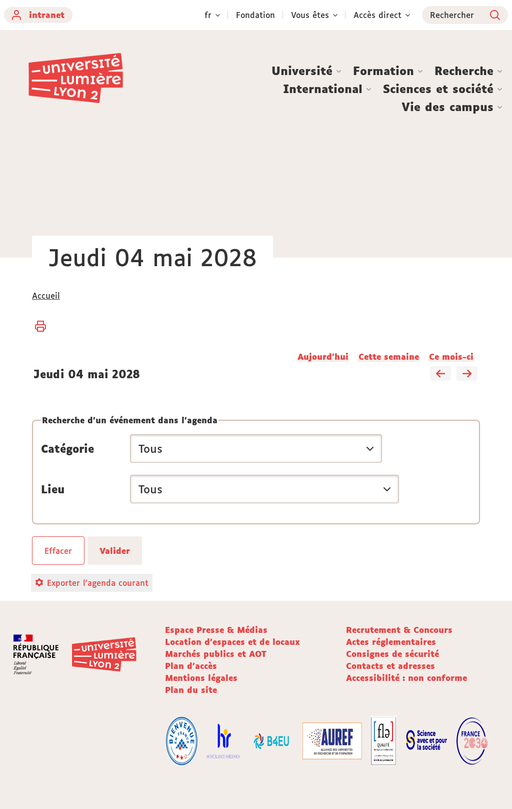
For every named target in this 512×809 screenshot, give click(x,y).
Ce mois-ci (451, 357)
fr (208, 15)
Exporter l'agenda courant (97, 583)
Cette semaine (388, 357)
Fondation (255, 15)
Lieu (52, 489)
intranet (46, 15)
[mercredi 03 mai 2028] (440, 374)
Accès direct (378, 15)
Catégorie (67, 448)
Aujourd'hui (323, 357)
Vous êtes (310, 15)
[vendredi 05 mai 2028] (467, 374)
